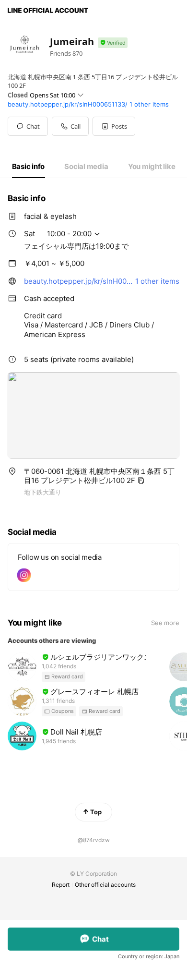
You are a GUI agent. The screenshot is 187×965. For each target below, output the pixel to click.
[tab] (28, 166)
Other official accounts (105, 884)
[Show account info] (113, 42)
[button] (114, 126)
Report (61, 884)
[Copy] (141, 480)
